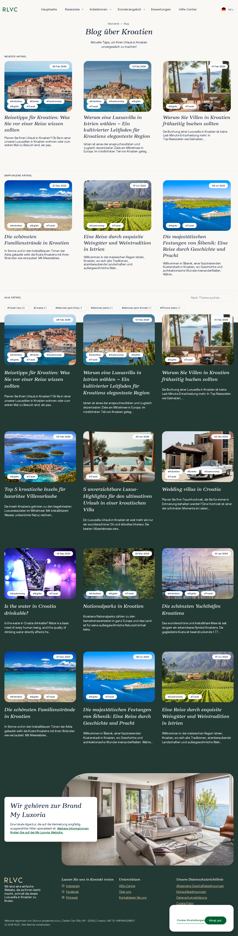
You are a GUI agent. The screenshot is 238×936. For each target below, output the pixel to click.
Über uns (125, 891)
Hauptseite (49, 9)
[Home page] (10, 9)
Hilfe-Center (188, 9)
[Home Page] (13, 880)
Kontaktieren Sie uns (132, 897)
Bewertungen (161, 9)
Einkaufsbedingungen (191, 891)
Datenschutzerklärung (191, 897)
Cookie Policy (185, 903)
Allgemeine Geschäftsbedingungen (200, 886)
